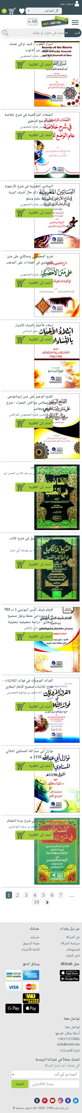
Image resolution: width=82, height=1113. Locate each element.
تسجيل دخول (67, 4)
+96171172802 (69, 1039)
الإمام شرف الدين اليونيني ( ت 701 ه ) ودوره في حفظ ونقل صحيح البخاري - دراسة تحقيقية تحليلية (28, 616)
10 (36, 902)
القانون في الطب (42, 467)
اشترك (19, 1084)
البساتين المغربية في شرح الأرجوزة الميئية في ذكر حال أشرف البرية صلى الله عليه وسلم (29, 192)
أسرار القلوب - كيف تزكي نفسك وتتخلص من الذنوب (31, 47)
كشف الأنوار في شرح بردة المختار (30, 821)
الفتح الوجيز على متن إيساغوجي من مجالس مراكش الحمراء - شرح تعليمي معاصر (29, 403)
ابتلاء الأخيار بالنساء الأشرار (34, 325)
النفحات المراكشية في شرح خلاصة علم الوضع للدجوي (29, 118)
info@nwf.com (68, 1044)
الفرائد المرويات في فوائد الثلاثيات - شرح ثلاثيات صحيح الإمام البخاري (28, 684)
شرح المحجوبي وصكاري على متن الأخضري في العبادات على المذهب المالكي (29, 262)
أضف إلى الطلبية (40, 65)
